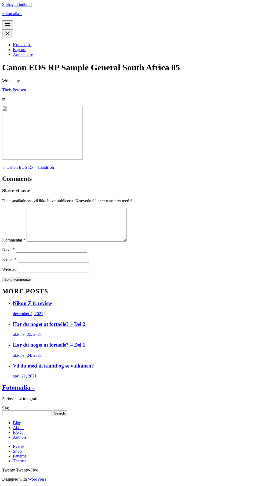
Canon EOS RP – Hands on (30, 167)
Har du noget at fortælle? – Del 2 (49, 324)
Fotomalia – (12, 13)
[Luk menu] (7, 33)
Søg (5, 408)
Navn (8, 249)
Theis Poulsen (14, 90)
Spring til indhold (17, 4)
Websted (9, 269)
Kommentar (14, 240)
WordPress (37, 479)
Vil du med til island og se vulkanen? (53, 366)
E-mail (9, 259)
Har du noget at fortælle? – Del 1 (49, 345)
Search (59, 413)
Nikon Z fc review (32, 303)
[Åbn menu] (7, 24)
